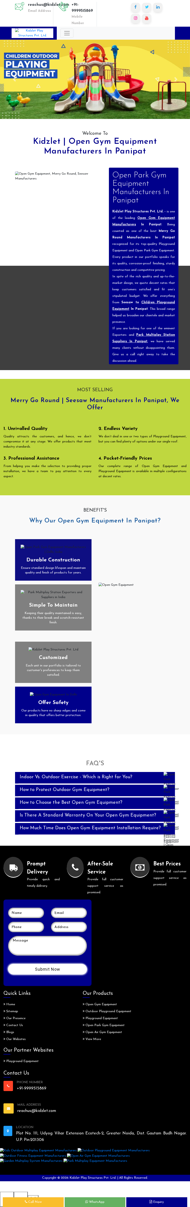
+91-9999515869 (82, 8)
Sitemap (11, 1011)
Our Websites (15, 1039)
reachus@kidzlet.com (48, 5)
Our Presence (15, 1018)
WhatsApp (96, 1202)
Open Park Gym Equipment (105, 1025)
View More (93, 1039)
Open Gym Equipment (101, 1004)
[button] (14, 79)
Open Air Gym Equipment (103, 1032)
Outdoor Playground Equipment (108, 1011)
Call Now (34, 1202)
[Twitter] (146, 7)
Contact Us (14, 1025)
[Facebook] (135, 7)
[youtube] (146, 18)
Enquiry (158, 1202)
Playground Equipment (22, 1061)
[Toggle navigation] (66, 33)
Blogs (9, 1032)
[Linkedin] (157, 7)
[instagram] (135, 18)
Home (10, 1004)
